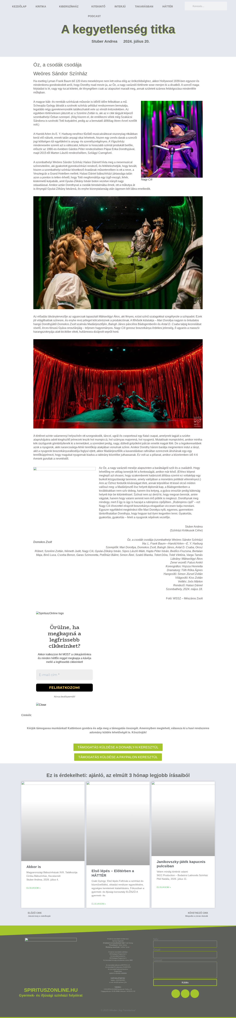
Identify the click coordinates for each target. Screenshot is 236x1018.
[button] (118, 757)
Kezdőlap (19, 6)
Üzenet (157, 960)
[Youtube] (194, 993)
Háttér (167, 6)
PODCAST (94, 16)
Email (156, 949)
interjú (120, 6)
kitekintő (98, 6)
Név (155, 939)
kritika (41, 6)
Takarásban (144, 6)
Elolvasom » (33, 888)
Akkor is (33, 867)
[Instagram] (185, 993)
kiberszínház (68, 6)
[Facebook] (175, 993)
